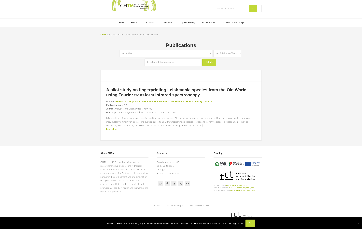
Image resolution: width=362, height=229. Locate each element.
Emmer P (153, 101)
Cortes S (143, 101)
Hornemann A (178, 101)
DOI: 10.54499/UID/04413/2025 (237, 185)
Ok (250, 223)
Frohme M (164, 101)
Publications (181, 45)
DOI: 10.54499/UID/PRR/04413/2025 (242, 188)
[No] (358, 223)
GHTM (133, 5)
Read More (111, 129)
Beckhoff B (120, 101)
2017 (126, 105)
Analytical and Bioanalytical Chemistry (133, 109)
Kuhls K (189, 101)
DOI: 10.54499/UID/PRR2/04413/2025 (243, 190)
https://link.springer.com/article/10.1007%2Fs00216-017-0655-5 (144, 112)
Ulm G (208, 101)
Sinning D (199, 101)
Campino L (133, 101)
